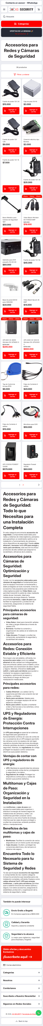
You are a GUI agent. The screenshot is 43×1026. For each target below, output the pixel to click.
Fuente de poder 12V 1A (11, 160)
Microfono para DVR (30, 424)
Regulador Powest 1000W (30, 465)
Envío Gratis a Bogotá (22, 910)
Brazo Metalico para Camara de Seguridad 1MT (10, 220)
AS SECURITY (17, 1014)
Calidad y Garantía (20, 922)
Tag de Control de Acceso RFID (9, 385)
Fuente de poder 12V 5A (32, 260)
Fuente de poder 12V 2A (11, 101)
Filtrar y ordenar (23, 74)
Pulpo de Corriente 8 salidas (31, 385)
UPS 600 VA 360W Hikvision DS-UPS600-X (11, 341)
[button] (39, 9)
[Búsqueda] (3, 17)
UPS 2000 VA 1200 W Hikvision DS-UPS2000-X (32, 342)
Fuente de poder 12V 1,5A (10, 140)
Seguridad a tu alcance (22, 934)
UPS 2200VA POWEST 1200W (10, 465)
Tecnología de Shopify (29, 1014)
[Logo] (21, 9)
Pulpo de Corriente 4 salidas (10, 425)
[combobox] (21, 17)
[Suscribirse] (38, 965)
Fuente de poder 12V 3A (32, 180)
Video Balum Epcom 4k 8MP (31, 301)
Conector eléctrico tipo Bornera (31, 140)
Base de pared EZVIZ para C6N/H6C (10, 301)
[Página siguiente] (38, 485)
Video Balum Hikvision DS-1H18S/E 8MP (31, 219)
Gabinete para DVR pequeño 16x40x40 (9, 261)
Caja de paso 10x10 (30, 101)
